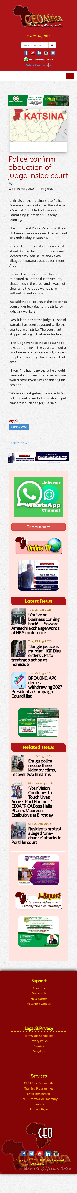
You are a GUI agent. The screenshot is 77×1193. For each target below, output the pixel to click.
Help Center (39, 998)
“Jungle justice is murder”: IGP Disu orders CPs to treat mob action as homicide (36, 655)
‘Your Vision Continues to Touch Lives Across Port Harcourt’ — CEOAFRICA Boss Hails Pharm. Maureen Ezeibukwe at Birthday (34, 801)
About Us (39, 988)
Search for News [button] (40, 526)
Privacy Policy (39, 1041)
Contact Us (39, 993)
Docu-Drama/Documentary (39, 1099)
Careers (39, 1104)
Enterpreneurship (39, 1093)
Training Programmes (38, 1088)
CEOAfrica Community (39, 1083)
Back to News (18, 443)
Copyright (39, 1051)
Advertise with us (39, 1003)
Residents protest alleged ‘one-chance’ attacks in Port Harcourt (36, 835)
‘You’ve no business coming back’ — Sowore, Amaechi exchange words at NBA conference (35, 623)
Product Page (39, 1109)
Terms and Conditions (38, 1035)
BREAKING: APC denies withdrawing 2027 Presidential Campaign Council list (36, 686)
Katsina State (19, 426)
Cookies (39, 1046)
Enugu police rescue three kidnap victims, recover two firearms (33, 767)
